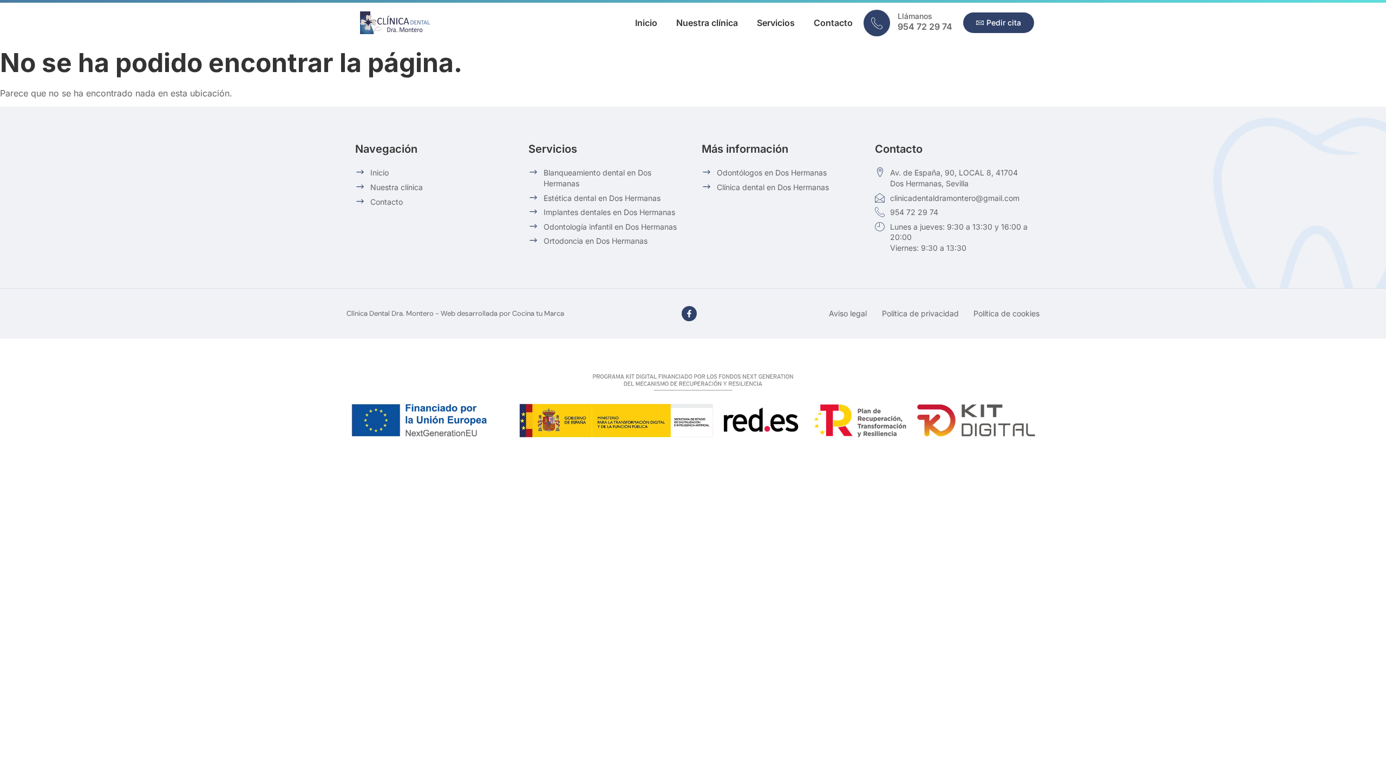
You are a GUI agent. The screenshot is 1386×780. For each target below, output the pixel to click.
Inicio (646, 22)
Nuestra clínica (707, 22)
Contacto (833, 22)
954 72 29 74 (925, 26)
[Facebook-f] (689, 313)
